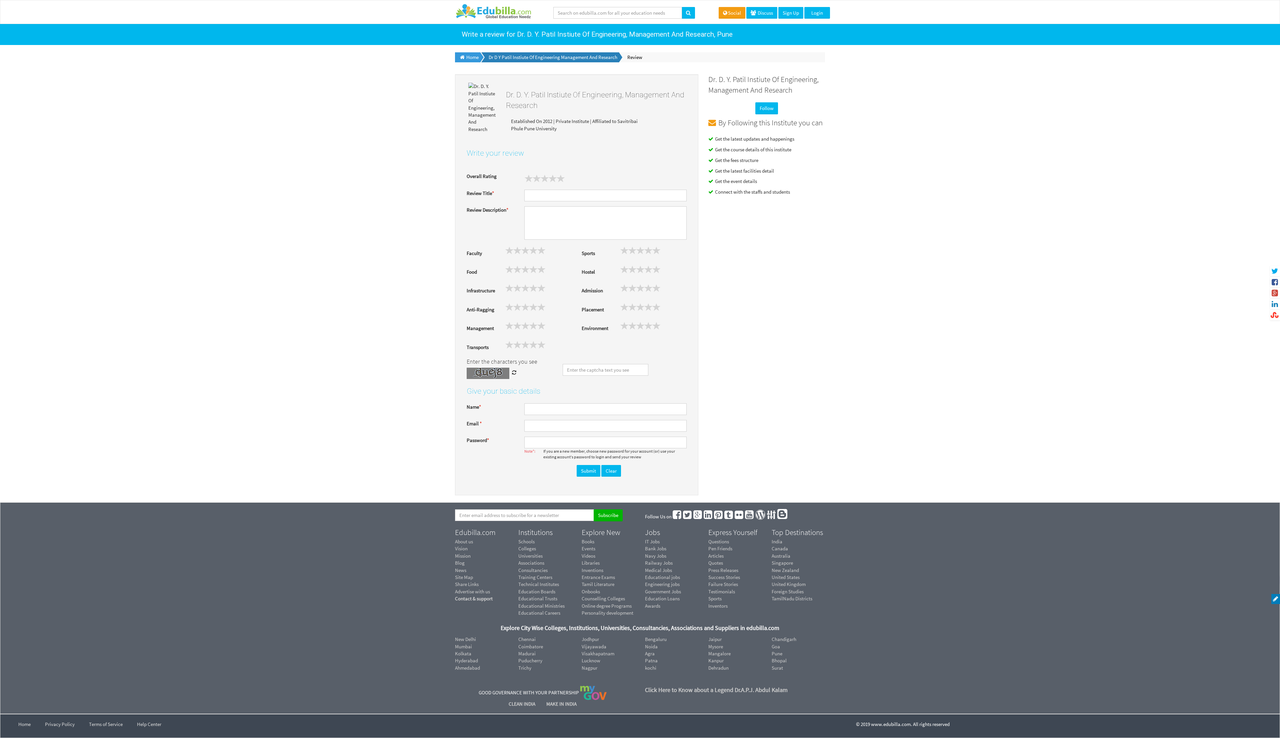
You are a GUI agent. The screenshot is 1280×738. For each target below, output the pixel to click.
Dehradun (718, 668)
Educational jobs (662, 577)
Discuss (765, 13)
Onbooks (591, 591)
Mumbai (463, 646)
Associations (531, 563)
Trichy (524, 668)
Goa (776, 646)
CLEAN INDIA (522, 704)
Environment (595, 328)
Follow (767, 108)
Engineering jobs (662, 584)
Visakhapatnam (598, 653)
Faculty (474, 253)
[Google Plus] (698, 516)
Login (817, 13)
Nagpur (589, 668)
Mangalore (719, 653)
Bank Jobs (655, 548)
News (460, 570)
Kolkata (463, 653)
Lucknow (591, 660)
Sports (588, 253)
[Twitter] (687, 516)
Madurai (527, 653)
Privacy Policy (60, 724)
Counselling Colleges (603, 598)
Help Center (149, 724)
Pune (777, 653)
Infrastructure (481, 290)
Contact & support (474, 598)
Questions (718, 541)
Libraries (591, 563)
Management (480, 328)
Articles (716, 556)
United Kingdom (789, 584)
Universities (530, 556)
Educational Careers (539, 613)
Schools (526, 541)
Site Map (464, 577)
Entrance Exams (598, 577)
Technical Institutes (538, 584)
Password (478, 440)
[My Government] (593, 692)
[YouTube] (749, 516)
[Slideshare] (771, 516)
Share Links (467, 584)
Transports (478, 347)
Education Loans (662, 598)
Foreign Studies (788, 591)
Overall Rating (482, 176)
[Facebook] (677, 516)
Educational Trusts (537, 598)
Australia (781, 556)
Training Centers (535, 577)
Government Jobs (663, 591)
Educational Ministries (541, 606)
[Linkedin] (708, 516)
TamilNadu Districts (792, 598)
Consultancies (533, 570)
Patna (651, 660)
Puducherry (530, 660)
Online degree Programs (607, 606)
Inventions (592, 570)
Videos (588, 556)
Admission (592, 290)
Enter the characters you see (502, 361)
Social (734, 13)
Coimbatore (530, 646)
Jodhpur (590, 639)
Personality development (607, 613)
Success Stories (724, 577)
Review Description (487, 210)
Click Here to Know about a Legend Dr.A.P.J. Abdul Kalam (716, 690)
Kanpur (716, 660)
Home (24, 724)
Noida (651, 646)
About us (464, 541)
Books (588, 541)
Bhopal (779, 660)
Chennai (527, 639)
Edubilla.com (475, 532)
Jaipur (715, 639)
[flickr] (739, 516)
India (777, 541)
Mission (463, 556)
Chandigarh (784, 639)
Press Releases (723, 570)
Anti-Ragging (480, 309)
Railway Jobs (659, 563)
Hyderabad (466, 660)
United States (786, 577)
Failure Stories (723, 584)
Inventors (718, 606)
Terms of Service (106, 724)
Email (474, 423)
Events (588, 548)
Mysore (715, 646)
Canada (780, 548)
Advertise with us (472, 591)
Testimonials (721, 591)
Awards (652, 606)
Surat (777, 668)
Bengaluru (656, 639)
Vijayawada (594, 646)
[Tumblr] (729, 516)
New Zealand (785, 570)
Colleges (527, 548)
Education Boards (536, 591)
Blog (460, 563)
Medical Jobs (658, 570)
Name (474, 407)
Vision (461, 548)
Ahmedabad (467, 668)
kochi (650, 668)
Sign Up (791, 13)
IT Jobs (652, 541)
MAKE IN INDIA (561, 704)
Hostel (588, 272)
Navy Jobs (655, 556)
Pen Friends (720, 548)
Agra (650, 653)
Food (472, 272)
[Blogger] (782, 516)
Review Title (480, 193)
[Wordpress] (760, 516)
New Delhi (465, 639)
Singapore (782, 563)
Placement (593, 309)
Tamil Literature (598, 584)
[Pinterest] (718, 516)
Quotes (715, 563)
